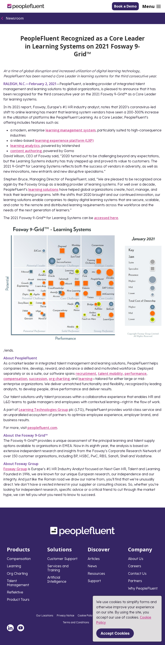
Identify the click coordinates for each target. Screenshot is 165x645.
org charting (59, 378)
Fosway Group (15, 469)
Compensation (19, 559)
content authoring (26, 150)
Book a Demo (125, 6)
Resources (96, 573)
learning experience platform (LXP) (64, 140)
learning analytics (25, 145)
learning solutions (43, 189)
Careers (134, 566)
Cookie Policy (86, 615)
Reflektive (15, 592)
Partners (135, 581)
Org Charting (17, 573)
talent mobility (110, 373)
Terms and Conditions (76, 622)
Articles (94, 559)
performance (136, 373)
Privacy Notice (65, 615)
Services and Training (58, 568)
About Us (135, 559)
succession (38, 378)
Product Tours (18, 599)
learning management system (71, 130)
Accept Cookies (115, 633)
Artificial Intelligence (56, 579)
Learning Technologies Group (43, 409)
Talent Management (18, 583)
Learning (14, 566)
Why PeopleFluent (142, 588)
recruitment (86, 373)
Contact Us (137, 573)
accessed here (106, 217)
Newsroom (15, 18)
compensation (15, 378)
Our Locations (44, 615)
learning (85, 378)
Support (94, 581)
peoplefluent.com (42, 427)
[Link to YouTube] (20, 627)
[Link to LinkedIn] (10, 627)
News (92, 566)
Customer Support (62, 559)
